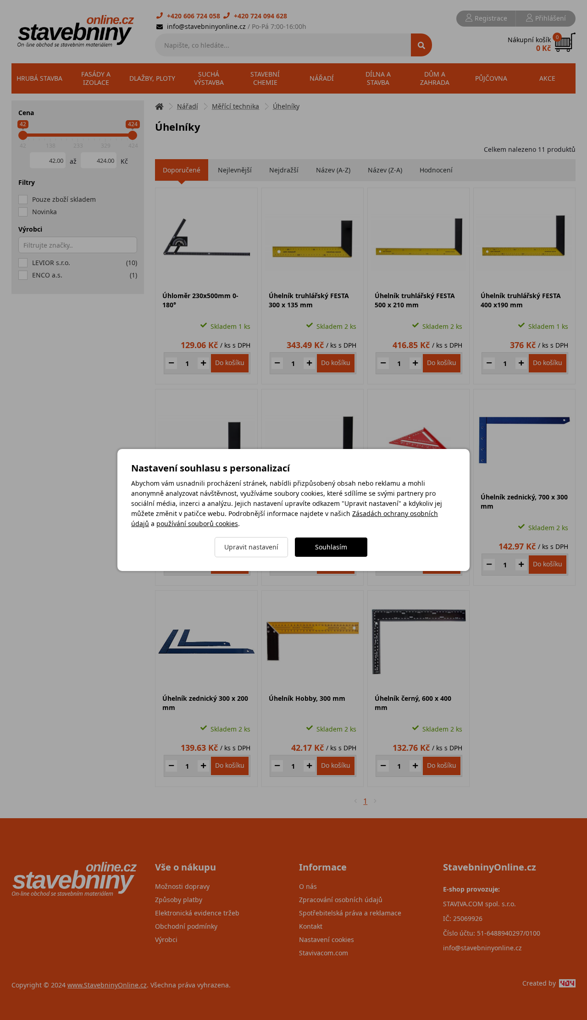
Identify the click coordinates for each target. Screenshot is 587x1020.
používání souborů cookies (197, 523)
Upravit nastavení (251, 547)
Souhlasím (331, 547)
